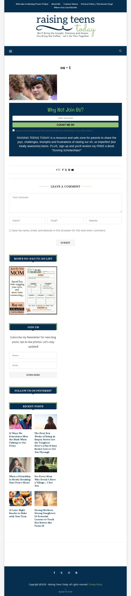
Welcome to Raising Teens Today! (32, 4)
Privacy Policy (95, 584)
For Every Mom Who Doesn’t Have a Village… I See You (45, 481)
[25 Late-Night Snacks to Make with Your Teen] (20, 498)
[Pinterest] (76, 572)
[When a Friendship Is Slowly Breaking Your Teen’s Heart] (20, 464)
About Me (55, 4)
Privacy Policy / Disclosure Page (97, 4)
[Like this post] (59, 169)
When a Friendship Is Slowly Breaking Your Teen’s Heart (20, 479)
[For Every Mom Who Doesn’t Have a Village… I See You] (46, 464)
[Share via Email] (72, 169)
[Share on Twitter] (66, 169)
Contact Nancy (70, 4)
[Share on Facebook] (62, 169)
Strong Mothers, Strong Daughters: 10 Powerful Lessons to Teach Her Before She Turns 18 (45, 518)
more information (84, 130)
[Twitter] (61, 572)
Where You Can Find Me (65, 7)
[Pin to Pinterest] (69, 169)
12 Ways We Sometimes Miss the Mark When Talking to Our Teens (18, 439)
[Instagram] (69, 572)
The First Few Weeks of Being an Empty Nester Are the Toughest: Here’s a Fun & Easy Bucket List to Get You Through (46, 443)
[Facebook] (54, 572)
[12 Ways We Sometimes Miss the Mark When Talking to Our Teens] (20, 421)
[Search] (120, 50)
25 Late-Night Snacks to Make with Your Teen (18, 513)
